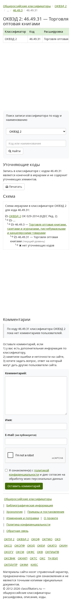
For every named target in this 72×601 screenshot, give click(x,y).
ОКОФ (35, 539)
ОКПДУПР (10, 565)
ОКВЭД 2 (15, 216)
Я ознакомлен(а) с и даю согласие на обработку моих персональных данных (37, 474)
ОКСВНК (9, 558)
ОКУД (31, 545)
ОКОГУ (8, 552)
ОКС (42, 558)
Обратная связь (17, 531)
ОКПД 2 (9, 539)
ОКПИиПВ (52, 552)
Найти (16, 151)
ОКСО (8, 545)
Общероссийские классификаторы (28, 499)
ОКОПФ (19, 545)
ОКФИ (24, 565)
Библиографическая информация (29, 505)
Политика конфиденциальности (28, 524)
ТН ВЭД (53, 558)
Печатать (15, 187)
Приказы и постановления (45, 512)
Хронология (14, 512)
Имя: (8, 420)
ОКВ (40, 552)
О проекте (51, 518)
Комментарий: (16, 373)
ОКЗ (57, 539)
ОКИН (63, 545)
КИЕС (34, 565)
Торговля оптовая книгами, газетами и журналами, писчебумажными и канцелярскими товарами (37, 229)
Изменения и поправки (22, 518)
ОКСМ (20, 552)
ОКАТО (52, 545)
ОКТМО (47, 539)
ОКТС (33, 558)
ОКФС (31, 552)
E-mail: (20, 435)
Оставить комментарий (24, 486)
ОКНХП (22, 558)
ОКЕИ (41, 545)
